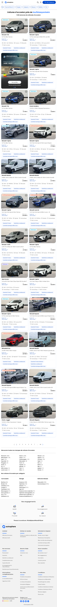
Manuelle (42, 482)
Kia (40, 463)
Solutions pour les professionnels (10, 569)
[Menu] (2, 2)
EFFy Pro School (24, 579)
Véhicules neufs (6, 537)
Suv (3, 494)
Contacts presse (42, 560)
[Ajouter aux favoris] (26, 20)
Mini (21, 470)
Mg (39, 466)
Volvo (22, 457)
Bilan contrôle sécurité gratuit (45, 540)
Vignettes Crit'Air (6, 581)
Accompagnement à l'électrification (7, 566)
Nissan (41, 456)
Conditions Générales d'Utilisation (46, 576)
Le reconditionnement (7, 578)
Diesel (22, 485)
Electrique (23, 487)
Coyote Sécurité (6, 563)
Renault (5, 456)
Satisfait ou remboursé (7, 557)
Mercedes (23, 461)
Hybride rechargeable (26, 493)
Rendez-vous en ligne (43, 535)
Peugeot (4, 463)
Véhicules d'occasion (7, 535)
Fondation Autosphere (25, 576)
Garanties (4, 555)
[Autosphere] (9, 2)
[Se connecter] (41, 2)
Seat (3, 459)
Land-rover (5, 470)
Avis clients (40, 557)
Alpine (41, 457)
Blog (21, 590)
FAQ (21, 555)
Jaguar (41, 468)
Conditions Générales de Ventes (45, 586)
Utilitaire (5, 496)
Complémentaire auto (7, 560)
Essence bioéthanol (26, 496)
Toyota (22, 464)
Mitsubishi (5, 457)
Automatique (43, 484)
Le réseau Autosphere (25, 581)
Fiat (21, 468)
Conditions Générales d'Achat (45, 589)
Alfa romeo (5, 468)
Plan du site (41, 594)
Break (4, 484)
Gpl (21, 489)
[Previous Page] (14, 444)
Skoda (40, 470)
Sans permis (5, 493)
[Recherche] (38, 2)
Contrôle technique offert (44, 542)
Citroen (41, 459)
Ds (3, 466)
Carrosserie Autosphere (43, 545)
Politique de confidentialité (44, 579)
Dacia (22, 456)
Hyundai (4, 461)
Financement (5, 552)
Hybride (23, 484)
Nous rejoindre (41, 563)
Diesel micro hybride (26, 494)
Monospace (5, 491)
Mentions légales (42, 591)
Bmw (40, 464)
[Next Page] (43, 444)
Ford (21, 463)
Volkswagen (24, 459)
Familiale (5, 489)
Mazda (22, 466)
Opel (40, 461)
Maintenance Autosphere (44, 537)
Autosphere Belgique (25, 584)
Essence (23, 482)
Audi (3, 464)
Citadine (5, 485)
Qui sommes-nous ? (42, 552)
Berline (4, 482)
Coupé (4, 487)
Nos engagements (42, 555)
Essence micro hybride (27, 491)
